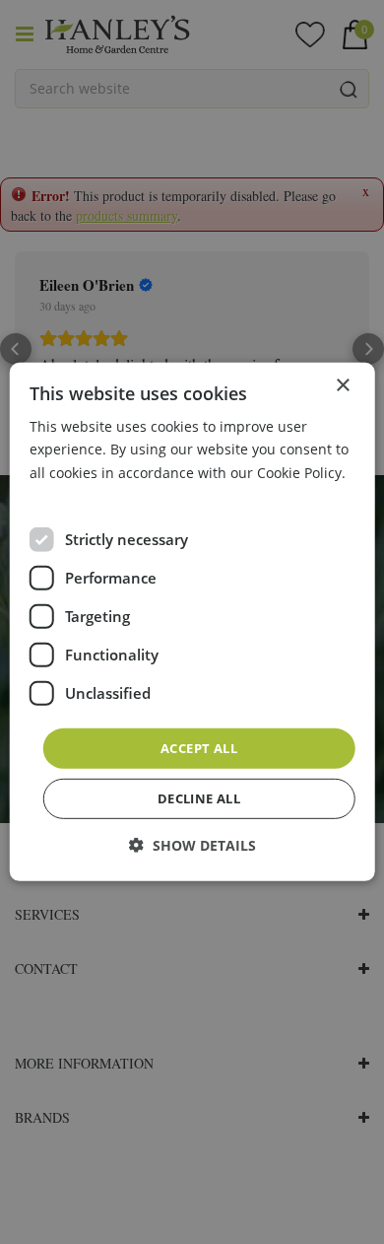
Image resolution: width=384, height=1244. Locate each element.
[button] (192, 845)
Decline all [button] (199, 798)
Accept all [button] (198, 748)
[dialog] (192, 622)
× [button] (342, 386)
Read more (65, 494)
